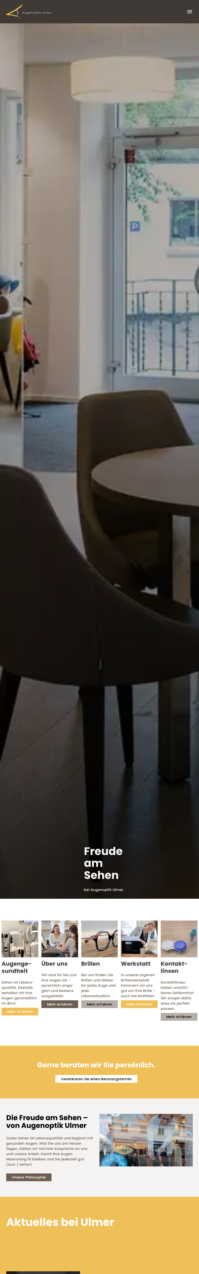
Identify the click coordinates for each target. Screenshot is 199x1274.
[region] (99, 461)
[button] (20, 1011)
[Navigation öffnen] (190, 12)
